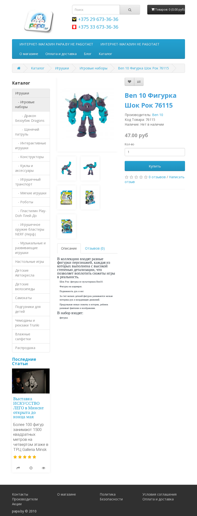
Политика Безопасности (111, 496)
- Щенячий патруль (27, 131)
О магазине (28, 53)
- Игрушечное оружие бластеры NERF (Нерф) (29, 229)
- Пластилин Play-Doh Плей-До (30, 213)
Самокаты (23, 297)
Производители (25, 499)
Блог (88, 53)
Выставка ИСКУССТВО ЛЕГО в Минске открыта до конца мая (28, 408)
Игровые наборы (93, 68)
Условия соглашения (159, 494)
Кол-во (129, 144)
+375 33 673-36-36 (98, 27)
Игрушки (62, 68)
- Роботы (24, 202)
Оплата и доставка (61, 53)
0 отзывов (157, 177)
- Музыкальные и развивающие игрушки (30, 248)
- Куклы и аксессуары (24, 168)
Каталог (105, 53)
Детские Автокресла (24, 272)
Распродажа (25, 347)
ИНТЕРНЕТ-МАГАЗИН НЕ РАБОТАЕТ (130, 44)
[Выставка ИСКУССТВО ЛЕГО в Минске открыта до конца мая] (31, 381)
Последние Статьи (24, 361)
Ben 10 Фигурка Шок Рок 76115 (143, 68)
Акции (17, 504)
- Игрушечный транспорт (28, 181)
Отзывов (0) (95, 248)
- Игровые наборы (25, 104)
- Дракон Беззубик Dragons (29, 118)
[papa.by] (38, 21)
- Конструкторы (29, 156)
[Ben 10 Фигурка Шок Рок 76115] (87, 115)
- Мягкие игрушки (30, 193)
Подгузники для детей (28, 309)
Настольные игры (29, 261)
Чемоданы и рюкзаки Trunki (27, 322)
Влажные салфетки (23, 336)
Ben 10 (157, 114)
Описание (69, 248)
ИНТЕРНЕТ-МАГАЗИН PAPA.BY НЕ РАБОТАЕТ (56, 44)
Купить (155, 166)
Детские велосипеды (25, 286)
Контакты (20, 494)
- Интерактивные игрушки (30, 145)
